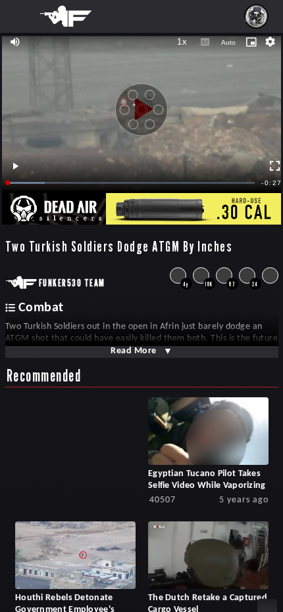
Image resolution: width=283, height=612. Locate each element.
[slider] (132, 183)
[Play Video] (141, 104)
